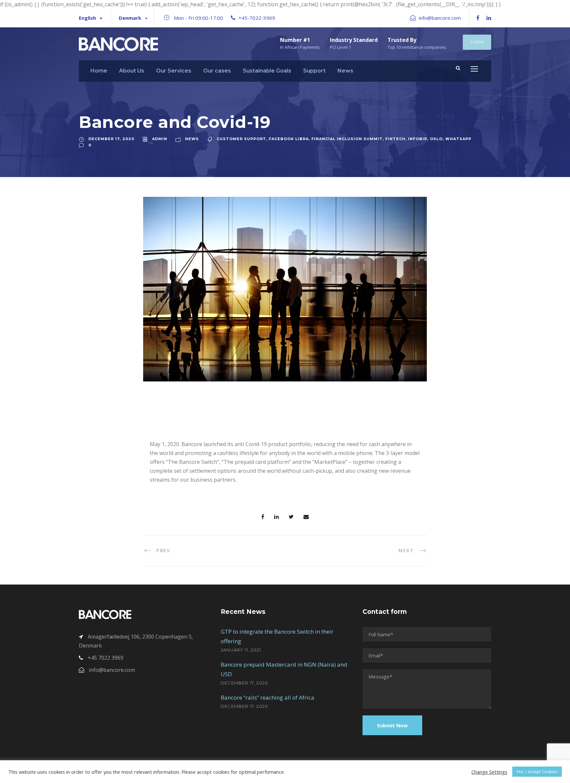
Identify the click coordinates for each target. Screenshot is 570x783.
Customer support (241, 138)
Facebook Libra (289, 138)
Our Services (173, 71)
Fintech (395, 138)
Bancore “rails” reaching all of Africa (267, 697)
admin (159, 138)
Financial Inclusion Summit (347, 138)
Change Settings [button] (489, 772)
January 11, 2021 (241, 649)
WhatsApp (458, 138)
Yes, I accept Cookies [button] (537, 771)
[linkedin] (489, 17)
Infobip (417, 138)
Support (314, 71)
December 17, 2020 (111, 138)
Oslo (436, 138)
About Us (131, 71)
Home (98, 71)
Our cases (217, 71)
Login (477, 42)
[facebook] (477, 17)
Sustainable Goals (267, 71)
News (345, 71)
